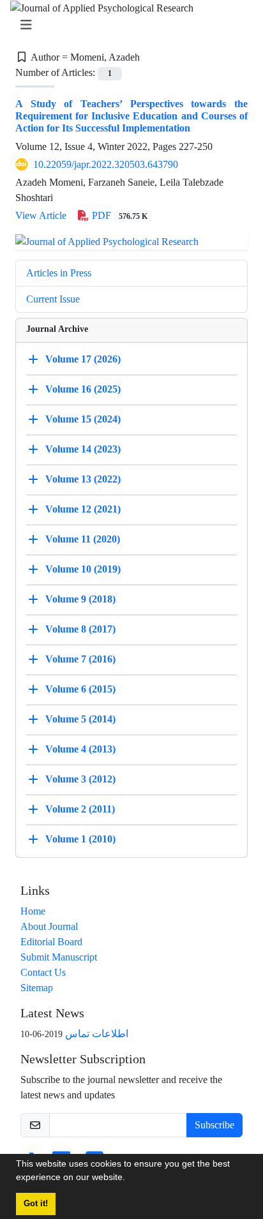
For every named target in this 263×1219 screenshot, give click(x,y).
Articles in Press (58, 273)
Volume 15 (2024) (83, 419)
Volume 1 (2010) (80, 839)
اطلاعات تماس (96, 1034)
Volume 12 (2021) (83, 509)
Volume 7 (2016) (80, 659)
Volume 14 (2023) (83, 449)
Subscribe (214, 1125)
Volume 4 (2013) (80, 749)
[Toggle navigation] (127, 25)
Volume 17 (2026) (83, 359)
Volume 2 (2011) (80, 809)
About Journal (49, 926)
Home (32, 911)
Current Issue (53, 299)
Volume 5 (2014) (80, 719)
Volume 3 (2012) (80, 779)
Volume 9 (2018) (80, 599)
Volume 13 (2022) (83, 479)
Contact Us (43, 972)
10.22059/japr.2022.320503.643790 (105, 164)
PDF (118, 215)
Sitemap (36, 988)
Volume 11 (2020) (82, 539)
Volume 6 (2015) (80, 689)
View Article (40, 215)
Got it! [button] (36, 1203)
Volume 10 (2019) (83, 569)
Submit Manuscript (58, 957)
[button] (130, 1179)
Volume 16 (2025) (83, 389)
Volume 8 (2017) (80, 629)
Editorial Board (51, 942)
